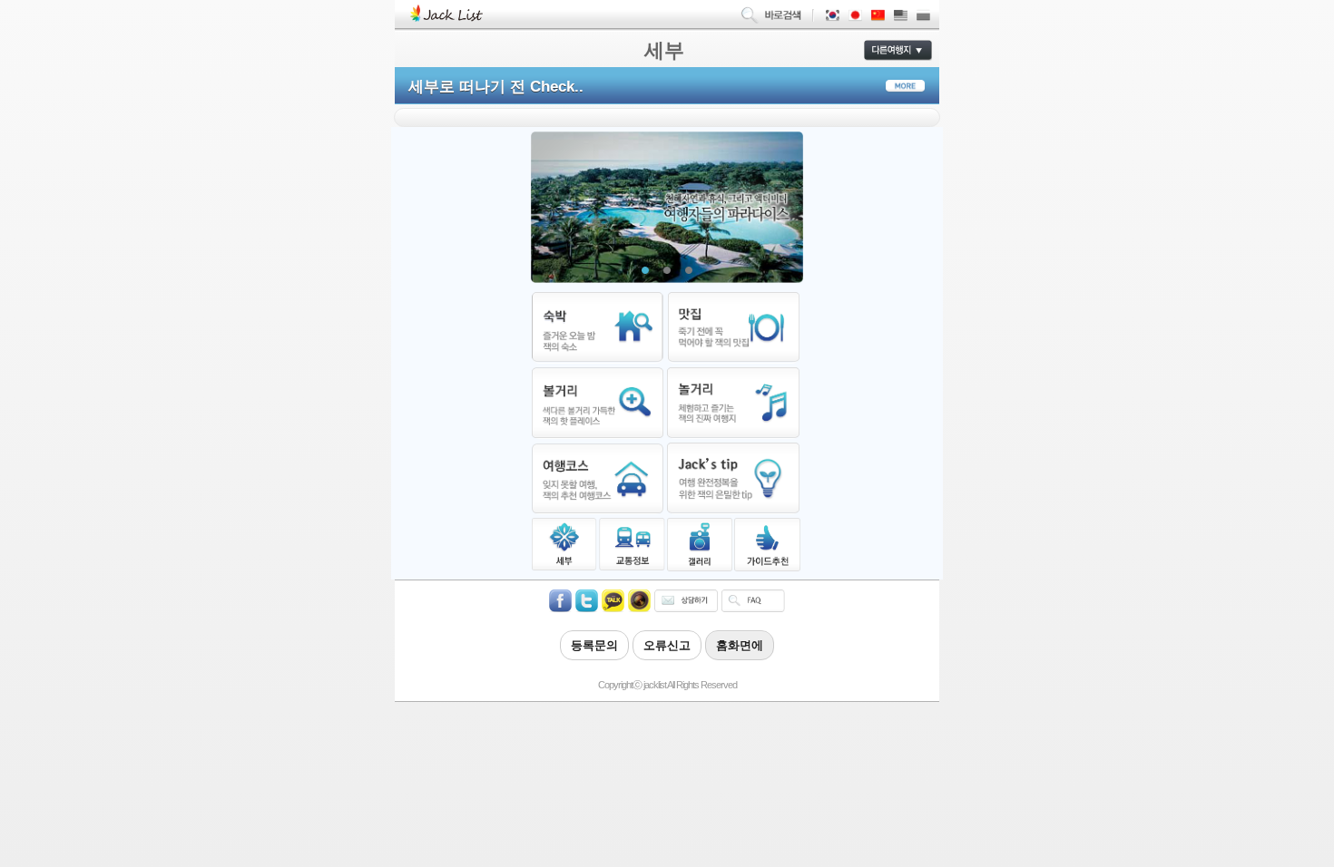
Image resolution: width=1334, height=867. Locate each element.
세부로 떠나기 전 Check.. (496, 86)
